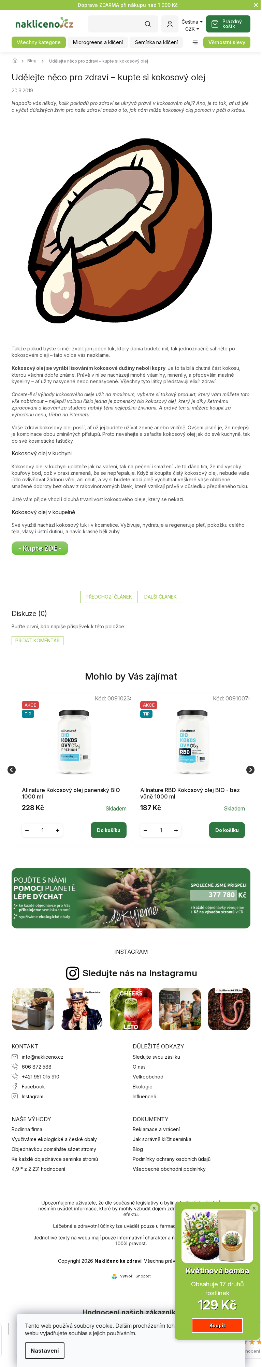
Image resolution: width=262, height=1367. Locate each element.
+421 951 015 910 (40, 1077)
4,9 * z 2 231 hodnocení (38, 1169)
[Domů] (16, 61)
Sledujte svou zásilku (156, 1057)
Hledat (151, 26)
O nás (139, 1067)
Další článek (160, 597)
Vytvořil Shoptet (135, 1276)
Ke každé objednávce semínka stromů (55, 1159)
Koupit (217, 1325)
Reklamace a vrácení (156, 1129)
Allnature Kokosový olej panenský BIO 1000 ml (71, 793)
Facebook (33, 1086)
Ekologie (142, 1086)
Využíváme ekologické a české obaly (54, 1139)
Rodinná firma (27, 1129)
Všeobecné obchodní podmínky (169, 1169)
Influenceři (144, 1096)
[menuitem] (39, 42)
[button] (74, 825)
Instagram (32, 1096)
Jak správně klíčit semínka (162, 1139)
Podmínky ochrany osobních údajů (171, 1159)
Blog (138, 1149)
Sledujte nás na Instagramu (140, 973)
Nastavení (45, 1350)
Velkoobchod (148, 1077)
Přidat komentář (37, 640)
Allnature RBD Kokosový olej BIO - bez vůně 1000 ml (190, 793)
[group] (72, 770)
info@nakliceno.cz (42, 1057)
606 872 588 (37, 1067)
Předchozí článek (109, 597)
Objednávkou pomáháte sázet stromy (54, 1149)
